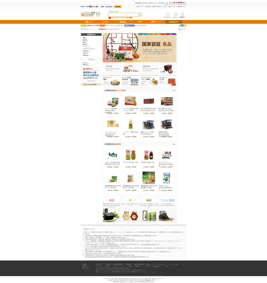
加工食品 (85, 51)
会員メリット (172, 6)
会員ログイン (140, 6)
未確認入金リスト (157, 266)
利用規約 (108, 264)
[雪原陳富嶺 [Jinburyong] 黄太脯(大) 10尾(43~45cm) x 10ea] (148, 183)
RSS (167, 266)
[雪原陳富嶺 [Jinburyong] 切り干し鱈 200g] (131, 183)
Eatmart (85, 64)
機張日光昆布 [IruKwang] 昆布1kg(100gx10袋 (164, 134)
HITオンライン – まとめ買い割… (114, 25)
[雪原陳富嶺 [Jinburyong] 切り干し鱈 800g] (113, 183)
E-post (84, 63)
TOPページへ (155, 280)
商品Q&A (137, 266)
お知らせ (107, 266)
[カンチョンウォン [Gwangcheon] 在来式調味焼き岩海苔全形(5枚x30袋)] (166, 160)
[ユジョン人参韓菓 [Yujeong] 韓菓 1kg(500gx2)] (113, 106)
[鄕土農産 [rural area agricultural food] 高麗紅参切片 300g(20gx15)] (166, 106)
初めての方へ (99, 264)
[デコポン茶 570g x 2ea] (131, 160)
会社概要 (84, 264)
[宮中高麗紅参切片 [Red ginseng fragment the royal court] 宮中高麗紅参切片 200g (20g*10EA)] (148, 106)
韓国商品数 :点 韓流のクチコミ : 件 (149, 3)
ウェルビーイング (88, 49)
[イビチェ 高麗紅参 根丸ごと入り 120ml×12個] (131, 106)
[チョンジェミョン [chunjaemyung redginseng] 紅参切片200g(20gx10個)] (113, 130)
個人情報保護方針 (118, 264)
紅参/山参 (85, 55)
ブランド (91, 59)
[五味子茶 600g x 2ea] (148, 160)
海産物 (84, 40)
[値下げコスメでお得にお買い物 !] (174, 90)
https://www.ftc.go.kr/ (102, 257)
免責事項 (128, 264)
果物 (84, 38)
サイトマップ (146, 266)
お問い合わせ (85, 268)
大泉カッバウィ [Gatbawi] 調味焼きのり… (166, 187)
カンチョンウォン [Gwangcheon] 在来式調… (166, 164)
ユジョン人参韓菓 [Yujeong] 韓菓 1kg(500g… (111, 110)
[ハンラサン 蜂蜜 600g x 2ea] (131, 130)
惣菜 (84, 42)
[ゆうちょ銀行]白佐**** (141, 25)
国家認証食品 (91, 34)
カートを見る (163, 6)
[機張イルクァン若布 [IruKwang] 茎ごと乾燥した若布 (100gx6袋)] (148, 130)
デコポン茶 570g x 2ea (130, 162)
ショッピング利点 (173, 264)
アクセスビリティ (161, 264)
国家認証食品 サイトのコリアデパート (109, 29)
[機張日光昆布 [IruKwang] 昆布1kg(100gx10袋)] (166, 130)
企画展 (130, 266)
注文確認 (147, 6)
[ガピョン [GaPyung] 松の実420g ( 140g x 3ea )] (113, 160)
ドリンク (85, 46)
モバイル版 (99, 266)
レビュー (123, 266)
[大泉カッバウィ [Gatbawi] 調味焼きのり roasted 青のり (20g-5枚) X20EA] (166, 183)
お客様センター (181, 6)
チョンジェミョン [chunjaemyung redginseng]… (111, 133)
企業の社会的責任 (138, 264)
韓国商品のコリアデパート (89, 29)
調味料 (84, 44)
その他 (84, 53)
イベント (115, 266)
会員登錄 (153, 6)
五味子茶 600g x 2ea (147, 162)
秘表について (150, 264)
